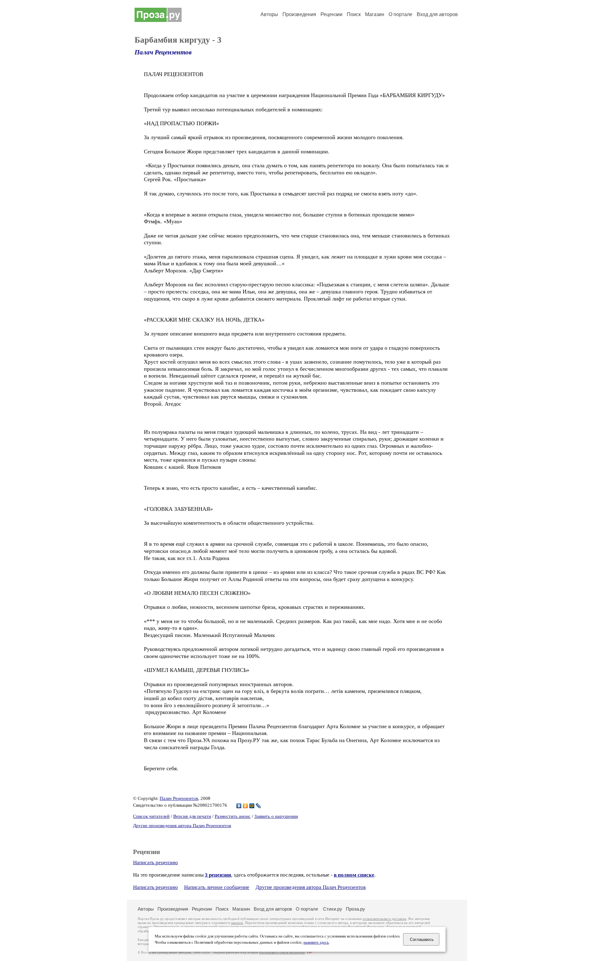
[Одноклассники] (245, 806)
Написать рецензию (155, 862)
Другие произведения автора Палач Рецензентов (182, 825)
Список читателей (151, 816)
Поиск (354, 14)
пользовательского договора (384, 918)
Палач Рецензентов (163, 52)
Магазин (374, 14)
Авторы (269, 14)
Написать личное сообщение (216, 887)
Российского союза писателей (282, 952)
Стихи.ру (332, 909)
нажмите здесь (316, 942)
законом (237, 923)
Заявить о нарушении (276, 816)
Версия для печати (192, 816)
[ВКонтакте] (239, 806)
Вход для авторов (437, 14)
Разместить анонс (233, 816)
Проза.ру (355, 909)
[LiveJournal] (258, 806)
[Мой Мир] (252, 806)
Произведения (299, 14)
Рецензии (331, 14)
